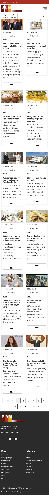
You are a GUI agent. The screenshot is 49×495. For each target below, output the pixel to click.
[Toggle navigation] (45, 8)
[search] (44, 16)
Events (3, 464)
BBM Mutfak (30, 472)
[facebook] (4, 441)
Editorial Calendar (7, 467)
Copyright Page (6, 458)
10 (26, 406)
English (5, 2)
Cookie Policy (16, 492)
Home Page (5, 492)
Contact (4, 478)
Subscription (5, 469)
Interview (29, 464)
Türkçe (14, 2)
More (12, 84)
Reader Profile (6, 461)
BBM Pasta (5, 472)
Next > (36, 406)
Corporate (4, 455)
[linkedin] (16, 441)
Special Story (30, 469)
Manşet (5, 40)
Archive (3, 475)
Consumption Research (34, 461)
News (29, 40)
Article (28, 458)
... (30, 406)
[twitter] (10, 441)
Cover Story (30, 467)
